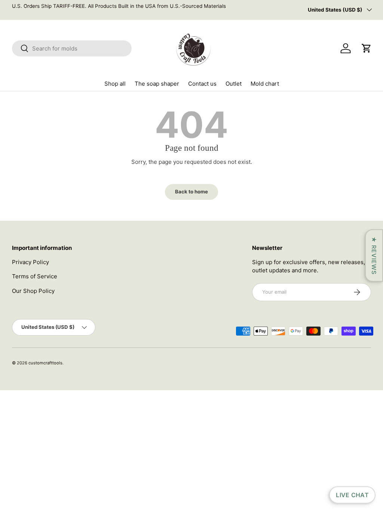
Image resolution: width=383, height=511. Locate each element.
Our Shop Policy (33, 290)
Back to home (191, 192)
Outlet (234, 83)
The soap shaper (157, 83)
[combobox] (72, 48)
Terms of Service (34, 276)
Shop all (115, 83)
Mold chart (265, 83)
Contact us (202, 83)
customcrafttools (45, 362)
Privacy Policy (30, 262)
